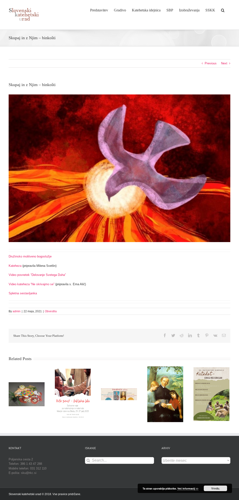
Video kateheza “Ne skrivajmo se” (31, 284)
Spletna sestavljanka (23, 293)
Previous (211, 63)
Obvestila (51, 311)
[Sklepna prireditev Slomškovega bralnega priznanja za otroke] (165, 394)
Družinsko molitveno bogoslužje (30, 256)
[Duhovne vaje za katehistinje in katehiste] (73, 394)
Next (224, 63)
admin (17, 311)
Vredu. (215, 488)
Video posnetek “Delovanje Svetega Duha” (37, 275)
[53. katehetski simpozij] (211, 394)
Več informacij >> (187, 488)
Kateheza (15, 265)
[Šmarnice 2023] (119, 394)
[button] (223, 10)
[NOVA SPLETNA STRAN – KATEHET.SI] (27, 394)
